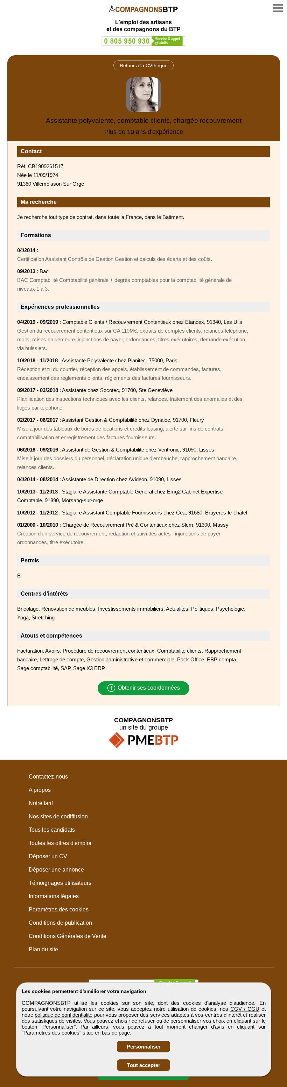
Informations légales (54, 896)
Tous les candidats (52, 830)
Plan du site (43, 949)
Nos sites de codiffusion (58, 816)
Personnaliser (144, 1047)
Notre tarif (41, 803)
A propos (40, 790)
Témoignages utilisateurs (60, 883)
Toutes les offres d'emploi (60, 843)
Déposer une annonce (56, 870)
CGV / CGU (244, 1009)
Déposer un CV (48, 856)
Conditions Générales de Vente (67, 936)
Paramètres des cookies (59, 909)
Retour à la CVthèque (144, 65)
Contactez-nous (48, 777)
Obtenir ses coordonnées (148, 688)
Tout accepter (143, 1065)
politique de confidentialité (64, 1015)
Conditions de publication (60, 923)
